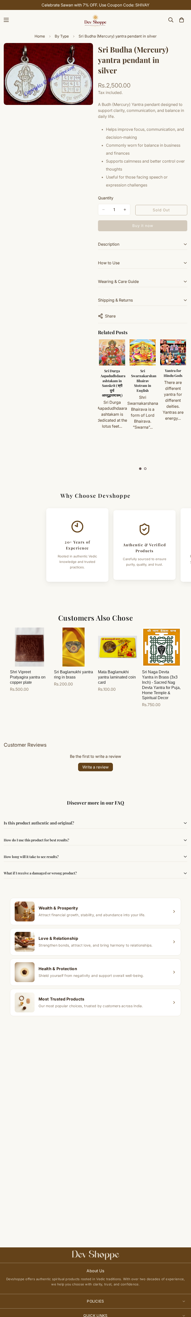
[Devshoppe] (95, 20)
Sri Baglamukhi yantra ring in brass (73, 674)
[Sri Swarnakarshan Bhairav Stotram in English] (112, 352)
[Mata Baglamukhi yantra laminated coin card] (117, 647)
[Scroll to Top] (181, 1290)
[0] (181, 20)
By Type (62, 36)
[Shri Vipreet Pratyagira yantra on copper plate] (29, 647)
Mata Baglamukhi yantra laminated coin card (117, 677)
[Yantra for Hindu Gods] (142, 352)
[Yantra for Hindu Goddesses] (173, 352)
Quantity (105, 197)
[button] (140, 468)
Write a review (95, 767)
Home (40, 36)
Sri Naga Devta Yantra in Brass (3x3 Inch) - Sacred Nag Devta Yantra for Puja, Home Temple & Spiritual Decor (161, 685)
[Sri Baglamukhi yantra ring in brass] (73, 647)
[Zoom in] (85, 53)
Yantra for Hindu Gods (142, 373)
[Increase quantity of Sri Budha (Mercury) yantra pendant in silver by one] (125, 209)
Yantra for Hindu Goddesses (173, 375)
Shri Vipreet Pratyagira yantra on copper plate (28, 677)
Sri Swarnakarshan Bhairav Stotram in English (113, 380)
